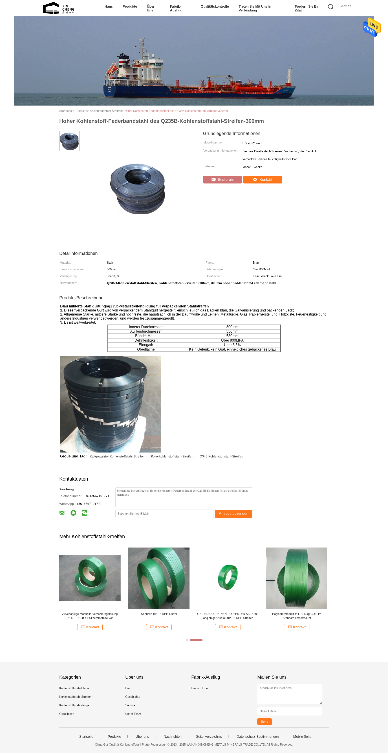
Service (130, 705)
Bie (127, 688)
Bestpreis (225, 179)
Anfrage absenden (233, 513)
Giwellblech (66, 713)
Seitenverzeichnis (209, 736)
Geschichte (132, 696)
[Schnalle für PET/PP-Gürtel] (159, 578)
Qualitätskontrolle (215, 6)
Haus (109, 6)
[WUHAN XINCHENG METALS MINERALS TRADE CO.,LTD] (59, 8)
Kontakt (265, 179)
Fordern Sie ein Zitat (307, 8)
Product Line (199, 688)
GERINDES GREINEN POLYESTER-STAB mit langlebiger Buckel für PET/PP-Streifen (227, 616)
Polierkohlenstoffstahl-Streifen (172, 456)
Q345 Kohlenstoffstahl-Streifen (221, 456)
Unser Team (133, 713)
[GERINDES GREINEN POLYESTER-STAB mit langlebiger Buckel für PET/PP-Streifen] (227, 578)
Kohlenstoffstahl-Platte (74, 688)
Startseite (86, 736)
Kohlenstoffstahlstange (74, 705)
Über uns (150, 8)
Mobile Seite (302, 736)
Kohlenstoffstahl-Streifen (75, 696)
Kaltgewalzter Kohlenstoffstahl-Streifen (117, 456)
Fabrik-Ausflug (176, 8)
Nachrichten (172, 736)
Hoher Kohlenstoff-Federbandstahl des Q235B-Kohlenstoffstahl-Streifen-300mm (176, 111)
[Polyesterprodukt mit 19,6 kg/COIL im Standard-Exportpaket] (296, 578)
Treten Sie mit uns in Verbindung (255, 8)
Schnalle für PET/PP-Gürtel (159, 614)
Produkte (130, 6)
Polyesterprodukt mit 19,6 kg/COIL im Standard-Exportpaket (296, 616)
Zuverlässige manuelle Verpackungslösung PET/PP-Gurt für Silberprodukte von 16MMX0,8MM (90, 616)
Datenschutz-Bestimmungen (258, 736)
